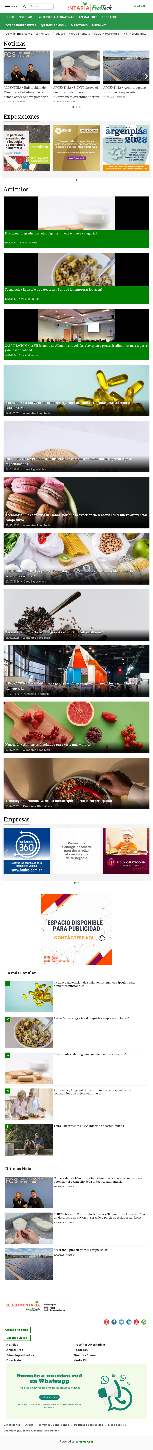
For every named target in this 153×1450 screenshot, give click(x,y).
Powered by (76, 1441)
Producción (59, 33)
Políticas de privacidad (88, 1424)
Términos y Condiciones (53, 1424)
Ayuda (29, 1424)
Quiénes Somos (53, 25)
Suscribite (139, 6)
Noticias (25, 17)
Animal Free (88, 17)
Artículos (16, 189)
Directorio (79, 25)
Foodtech (109, 17)
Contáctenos (12, 1424)
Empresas (16, 819)
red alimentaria (80, 33)
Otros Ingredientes (21, 25)
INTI (125, 33)
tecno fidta (139, 33)
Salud (97, 33)
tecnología (112, 33)
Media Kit (99, 25)
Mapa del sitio (117, 1424)
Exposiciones (21, 116)
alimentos (42, 33)
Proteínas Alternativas (55, 17)
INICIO (10, 17)
